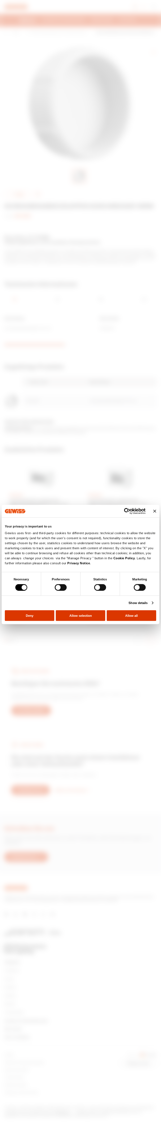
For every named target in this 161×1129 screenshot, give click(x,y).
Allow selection (80, 615)
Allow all (131, 615)
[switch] (61, 587)
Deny (29, 615)
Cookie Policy (124, 558)
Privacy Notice (78, 563)
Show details (138, 603)
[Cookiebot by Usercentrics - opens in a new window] (127, 511)
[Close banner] (154, 511)
